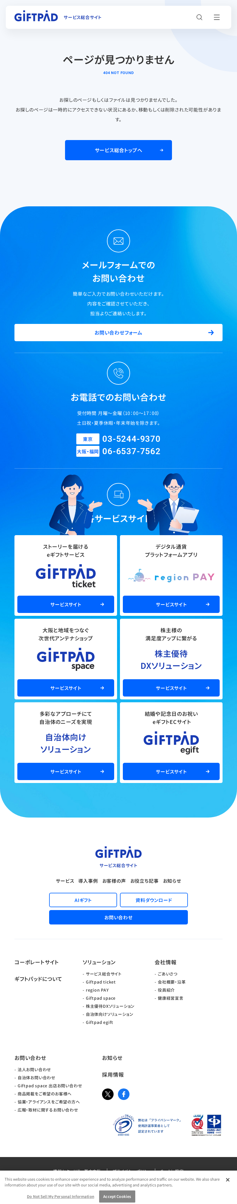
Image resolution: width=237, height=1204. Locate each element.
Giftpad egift (99, 1022)
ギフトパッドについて (38, 978)
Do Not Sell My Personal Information (60, 1196)
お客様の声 (114, 880)
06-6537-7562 (131, 451)
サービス (65, 880)
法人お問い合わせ (34, 1069)
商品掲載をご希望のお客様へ (45, 1094)
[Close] (227, 1179)
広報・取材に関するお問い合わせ (48, 1110)
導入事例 (88, 880)
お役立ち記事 (144, 880)
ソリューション (99, 962)
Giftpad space (101, 998)
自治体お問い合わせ (36, 1077)
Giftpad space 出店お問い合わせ (50, 1085)
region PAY (97, 990)
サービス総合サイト (104, 974)
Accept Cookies (117, 1196)
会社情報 (165, 962)
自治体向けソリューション (109, 1014)
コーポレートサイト (36, 962)
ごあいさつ (167, 974)
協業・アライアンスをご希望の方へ (49, 1102)
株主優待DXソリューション (110, 1006)
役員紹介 (166, 990)
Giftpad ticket (101, 982)
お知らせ (172, 880)
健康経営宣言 (171, 998)
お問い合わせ (30, 1057)
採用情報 (113, 1074)
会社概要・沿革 (172, 982)
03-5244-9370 (131, 439)
